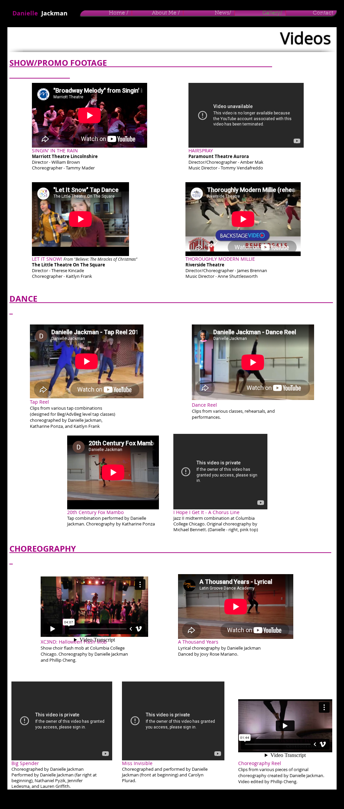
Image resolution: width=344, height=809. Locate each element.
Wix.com (118, 799)
